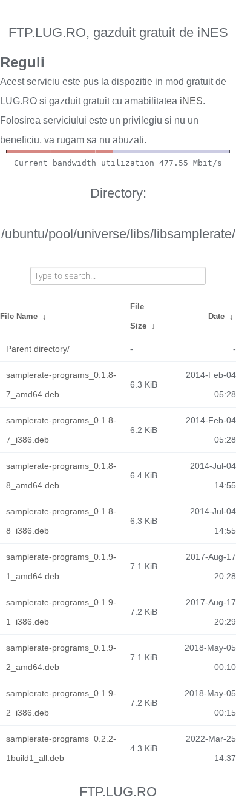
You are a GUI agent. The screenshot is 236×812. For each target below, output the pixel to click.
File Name (19, 316)
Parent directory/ (38, 349)
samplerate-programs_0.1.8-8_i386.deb (61, 520)
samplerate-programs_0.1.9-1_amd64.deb (61, 566)
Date (216, 316)
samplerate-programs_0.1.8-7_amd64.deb (61, 384)
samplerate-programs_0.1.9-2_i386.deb (61, 702)
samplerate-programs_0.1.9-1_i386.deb (61, 611)
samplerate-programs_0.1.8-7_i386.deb (61, 430)
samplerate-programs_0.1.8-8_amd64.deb (61, 475)
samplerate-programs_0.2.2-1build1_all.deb (61, 748)
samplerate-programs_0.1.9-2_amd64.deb (61, 657)
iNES (191, 101)
